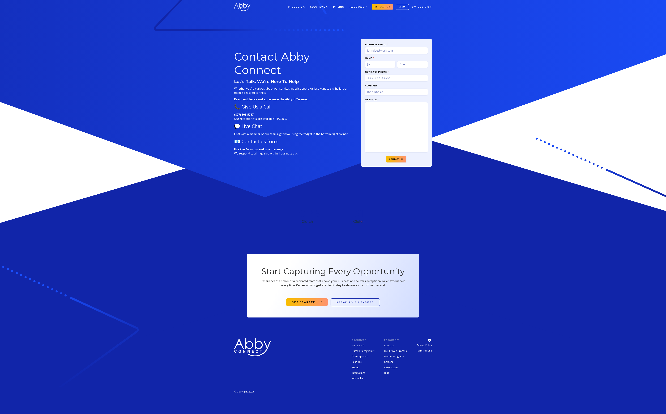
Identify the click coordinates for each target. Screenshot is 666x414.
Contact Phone (377, 72)
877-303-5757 (422, 7)
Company (372, 85)
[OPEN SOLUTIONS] (327, 7)
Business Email (376, 44)
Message (372, 99)
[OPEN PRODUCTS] (304, 7)
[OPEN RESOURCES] (366, 7)
